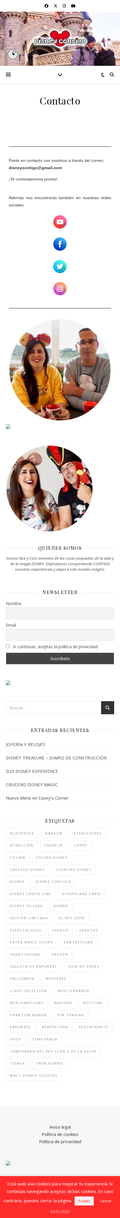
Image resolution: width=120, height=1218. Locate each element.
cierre (81, 845)
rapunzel (20, 1027)
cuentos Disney (74, 869)
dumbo (61, 906)
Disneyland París (81, 894)
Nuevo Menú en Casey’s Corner (37, 798)
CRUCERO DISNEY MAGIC (32, 784)
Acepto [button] (84, 1200)
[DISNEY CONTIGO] (60, 38)
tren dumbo (49, 1063)
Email (11, 625)
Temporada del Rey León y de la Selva (53, 1051)
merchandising (27, 1002)
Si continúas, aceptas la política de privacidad (55, 646)
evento (60, 930)
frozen (60, 954)
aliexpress (22, 833)
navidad (63, 1002)
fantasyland (78, 942)
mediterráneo (73, 991)
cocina (17, 857)
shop (15, 1039)
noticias (93, 1002)
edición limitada (29, 918)
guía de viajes (84, 966)
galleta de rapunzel (33, 966)
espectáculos (26, 930)
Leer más (60, 1211)
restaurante (93, 1027)
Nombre (14, 603)
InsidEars (56, 978)
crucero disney (27, 869)
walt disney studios (34, 1075)
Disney (17, 881)
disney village (26, 906)
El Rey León (72, 918)
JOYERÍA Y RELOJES (25, 744)
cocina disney (52, 857)
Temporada (44, 1039)
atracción (21, 845)
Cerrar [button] (106, 1200)
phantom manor (28, 1015)
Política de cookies (60, 1134)
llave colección (28, 991)
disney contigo (53, 881)
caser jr (53, 845)
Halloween (22, 978)
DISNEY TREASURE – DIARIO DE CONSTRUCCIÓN (56, 758)
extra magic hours (31, 942)
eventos (89, 930)
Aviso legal (60, 1127)
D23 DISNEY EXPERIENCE (32, 771)
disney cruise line (30, 894)
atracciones (87, 833)
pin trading (71, 1015)
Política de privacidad (60, 1141)
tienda (17, 1063)
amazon (54, 833)
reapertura (55, 1027)
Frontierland (25, 954)
